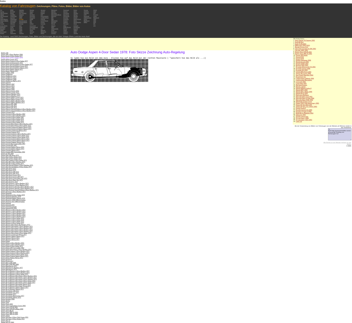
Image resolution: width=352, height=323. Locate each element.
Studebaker (77, 22)
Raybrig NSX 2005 (302, 65)
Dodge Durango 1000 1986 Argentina (13, 200)
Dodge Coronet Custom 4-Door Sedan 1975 (15, 137)
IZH (94, 13)
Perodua (66, 13)
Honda (32, 10)
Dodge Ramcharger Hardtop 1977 (12, 267)
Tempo (76, 33)
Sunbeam (77, 27)
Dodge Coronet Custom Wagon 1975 (13, 142)
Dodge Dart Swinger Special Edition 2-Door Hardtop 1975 (20, 190)
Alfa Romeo (4, 13)
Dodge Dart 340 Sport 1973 (10, 155)
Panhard (66, 10)
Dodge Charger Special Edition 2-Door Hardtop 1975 (18, 109)
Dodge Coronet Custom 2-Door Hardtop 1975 (16, 134)
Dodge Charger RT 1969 (9, 104)
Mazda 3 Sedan (301, 86)
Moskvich (96, 17)
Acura (2, 11)
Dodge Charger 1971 (8, 86)
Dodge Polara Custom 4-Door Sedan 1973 (14, 254)
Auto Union (3, 25)
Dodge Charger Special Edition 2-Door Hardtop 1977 (18, 110)
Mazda (53, 11)
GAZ (94, 11)
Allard (2, 14)
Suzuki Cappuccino (302, 116)
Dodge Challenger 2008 (8, 79)
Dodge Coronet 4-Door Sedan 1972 (12, 119)
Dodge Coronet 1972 (8, 112)
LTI (42, 28)
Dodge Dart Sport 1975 (8, 170)
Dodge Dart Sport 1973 (8, 168)
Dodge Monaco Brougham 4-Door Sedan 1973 (16, 233)
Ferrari (21, 24)
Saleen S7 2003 (301, 115)
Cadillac (12, 14)
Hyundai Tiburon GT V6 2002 (306, 67)
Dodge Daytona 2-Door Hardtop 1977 (13, 191)
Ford (20, 27)
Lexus (43, 22)
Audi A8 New (299, 42)
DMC (20, 17)
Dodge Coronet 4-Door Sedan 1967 (12, 117)
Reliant (65, 22)
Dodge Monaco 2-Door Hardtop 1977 (13, 213)
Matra (42, 33)
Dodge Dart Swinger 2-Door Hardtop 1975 (15, 185)
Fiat (20, 25)
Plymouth (66, 16)
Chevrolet (13, 20)
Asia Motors (4, 19)
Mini (52, 19)
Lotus (42, 27)
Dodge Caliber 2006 (7, 72)
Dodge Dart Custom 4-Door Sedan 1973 (14, 160)
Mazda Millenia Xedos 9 (303, 88)
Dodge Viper (5, 302)
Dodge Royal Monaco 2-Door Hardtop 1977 (15, 271)
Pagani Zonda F (301, 108)
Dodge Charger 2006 (8, 89)
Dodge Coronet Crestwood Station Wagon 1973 (16, 129)
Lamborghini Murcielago (304, 80)
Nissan (53, 25)
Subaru (76, 25)
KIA (42, 14)
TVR (85, 14)
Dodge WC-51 (5, 320)
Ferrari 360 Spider (302, 55)
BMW (2, 30)
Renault (65, 24)
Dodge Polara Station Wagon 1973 (12, 258)
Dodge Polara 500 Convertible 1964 (12, 248)
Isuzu (31, 30)
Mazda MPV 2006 (302, 90)
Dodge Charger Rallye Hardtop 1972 (13, 101)
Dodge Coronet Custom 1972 (10, 132)
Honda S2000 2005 (302, 63)
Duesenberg (23, 22)
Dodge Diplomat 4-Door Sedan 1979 (13, 195)
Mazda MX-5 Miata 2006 (304, 91)
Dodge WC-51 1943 (7, 322)
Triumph (86, 13)
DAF (11, 32)
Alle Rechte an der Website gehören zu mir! (337, 142)
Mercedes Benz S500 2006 (304, 100)
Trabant (86, 11)
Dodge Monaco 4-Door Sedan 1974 (12, 220)
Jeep (31, 33)
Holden (21, 33)
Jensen (43, 10)
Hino (20, 32)
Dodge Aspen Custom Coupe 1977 (12, 62)
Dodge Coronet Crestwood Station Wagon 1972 (16, 127)
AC (1, 10)
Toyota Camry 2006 (302, 118)
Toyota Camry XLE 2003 (304, 120)
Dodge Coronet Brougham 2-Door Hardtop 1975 (16, 124)
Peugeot (66, 14)
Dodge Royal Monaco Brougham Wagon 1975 (16, 284)
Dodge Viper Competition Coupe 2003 (13, 305)
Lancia (43, 19)
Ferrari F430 (300, 58)
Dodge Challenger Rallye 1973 (11, 81)
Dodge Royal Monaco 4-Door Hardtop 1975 (15, 272)
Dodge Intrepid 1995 (8, 205)
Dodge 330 (4, 53)
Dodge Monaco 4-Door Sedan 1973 (12, 218)
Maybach (54, 10)
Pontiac (65, 17)
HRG (31, 13)
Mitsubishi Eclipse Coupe (304, 101)
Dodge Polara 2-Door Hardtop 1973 (12, 244)
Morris (53, 24)
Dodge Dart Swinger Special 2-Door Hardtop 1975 (17, 188)
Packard (54, 32)
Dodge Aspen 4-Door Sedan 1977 (12, 56)
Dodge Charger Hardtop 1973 (10, 96)
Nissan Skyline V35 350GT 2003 (306, 106)
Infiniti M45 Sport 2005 (303, 72)
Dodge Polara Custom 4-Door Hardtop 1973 (15, 253)
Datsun (21, 11)
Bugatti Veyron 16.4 (301, 47)
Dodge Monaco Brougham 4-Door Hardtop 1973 (17, 229)
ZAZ (94, 22)
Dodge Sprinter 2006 (8, 299)
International (34, 27)
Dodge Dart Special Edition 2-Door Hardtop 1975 (17, 165)
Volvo (85, 19)
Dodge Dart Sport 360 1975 (10, 173)
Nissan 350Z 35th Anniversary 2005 (307, 103)
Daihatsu (13, 33)
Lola (42, 25)
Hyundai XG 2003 (302, 70)
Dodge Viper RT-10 (7, 310)
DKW (20, 16)
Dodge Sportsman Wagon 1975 (11, 297)
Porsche (66, 19)
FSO (20, 28)
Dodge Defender (6, 193)
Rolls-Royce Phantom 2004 (304, 113)
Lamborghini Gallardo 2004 (305, 78)
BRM (11, 10)
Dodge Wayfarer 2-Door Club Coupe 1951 (14, 317)
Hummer (32, 16)
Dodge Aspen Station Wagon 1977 (12, 69)
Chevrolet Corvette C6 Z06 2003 (305, 48)
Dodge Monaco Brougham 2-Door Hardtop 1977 (17, 228)
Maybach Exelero (301, 85)
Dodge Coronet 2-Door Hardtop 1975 (13, 115)
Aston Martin (4, 20)
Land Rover (44, 20)
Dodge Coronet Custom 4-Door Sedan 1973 (15, 135)
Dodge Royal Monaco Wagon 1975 (12, 289)
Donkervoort (23, 20)
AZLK (95, 10)
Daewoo (13, 30)
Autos (349, 144)
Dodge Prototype (6, 259)
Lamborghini (45, 17)
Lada (95, 16)
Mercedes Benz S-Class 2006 (305, 98)
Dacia (12, 28)
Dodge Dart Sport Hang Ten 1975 (12, 180)
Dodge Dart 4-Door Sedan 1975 (11, 158)
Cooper (12, 25)
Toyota (86, 10)
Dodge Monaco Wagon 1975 (10, 238)
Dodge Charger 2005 (8, 87)
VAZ (94, 20)
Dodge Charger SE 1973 (9, 107)
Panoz (65, 11)
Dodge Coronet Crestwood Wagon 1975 (14, 130)
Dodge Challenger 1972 (8, 76)
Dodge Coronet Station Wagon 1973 (12, 148)
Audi (1, 22)
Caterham (13, 16)
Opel (52, 30)
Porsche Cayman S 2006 (303, 111)
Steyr (75, 20)
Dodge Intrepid (6, 203)
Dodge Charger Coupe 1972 (10, 91)
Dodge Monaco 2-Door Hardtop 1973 (13, 210)
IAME (31, 19)
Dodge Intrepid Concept (8, 206)
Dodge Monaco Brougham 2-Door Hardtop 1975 (17, 226)
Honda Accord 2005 (302, 62)
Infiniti (31, 24)
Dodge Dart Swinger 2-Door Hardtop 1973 (15, 183)
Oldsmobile (54, 28)
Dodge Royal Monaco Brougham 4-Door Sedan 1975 (18, 281)
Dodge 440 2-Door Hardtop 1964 (12, 54)
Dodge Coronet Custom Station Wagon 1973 (15, 140)
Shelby (76, 13)
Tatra (75, 32)
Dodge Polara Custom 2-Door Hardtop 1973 (15, 251)
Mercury (53, 16)
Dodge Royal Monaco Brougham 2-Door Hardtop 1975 (19, 276)
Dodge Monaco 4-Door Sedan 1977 (12, 223)
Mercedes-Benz (56, 14)
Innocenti (33, 25)
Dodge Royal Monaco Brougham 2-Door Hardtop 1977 (19, 277)
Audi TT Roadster (300, 43)
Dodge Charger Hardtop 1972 (10, 94)
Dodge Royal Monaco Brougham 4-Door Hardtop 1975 (19, 279)
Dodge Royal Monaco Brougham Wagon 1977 (16, 286)
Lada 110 (299, 121)
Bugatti (12, 11)
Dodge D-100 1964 (7, 153)
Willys (85, 22)
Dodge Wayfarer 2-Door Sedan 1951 (13, 319)
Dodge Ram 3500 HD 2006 (10, 264)
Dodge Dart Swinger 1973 (9, 182)
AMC (1, 17)
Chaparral (13, 19)
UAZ (94, 19)
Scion (75, 10)
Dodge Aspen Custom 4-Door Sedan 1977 (14, 61)
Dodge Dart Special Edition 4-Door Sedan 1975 (16, 167)
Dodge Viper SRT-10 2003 (9, 312)
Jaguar (32, 32)
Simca (75, 14)
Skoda (76, 16)
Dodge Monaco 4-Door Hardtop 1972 (13, 215)
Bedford (2, 27)
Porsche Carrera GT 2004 (304, 110)
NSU (52, 27)
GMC (20, 30)
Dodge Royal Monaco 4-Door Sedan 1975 (14, 274)
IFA (31, 20)
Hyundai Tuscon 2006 (303, 68)
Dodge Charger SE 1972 (9, 105)
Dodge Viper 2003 (7, 304)
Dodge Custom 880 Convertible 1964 (13, 152)
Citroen (12, 24)
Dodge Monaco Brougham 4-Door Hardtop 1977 (17, 231)
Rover (65, 28)
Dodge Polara (5, 241)
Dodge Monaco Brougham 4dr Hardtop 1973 (15, 224)
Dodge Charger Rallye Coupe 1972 (12, 97)
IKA (31, 22)
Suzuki (76, 28)
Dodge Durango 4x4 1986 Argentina (13, 201)
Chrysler (12, 22)
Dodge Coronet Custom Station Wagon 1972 (15, 139)
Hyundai (32, 17)
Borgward (3, 32)
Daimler (21, 10)
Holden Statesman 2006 (303, 60)
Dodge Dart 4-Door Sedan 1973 (11, 157)
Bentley (2, 28)
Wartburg (87, 20)
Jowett (43, 11)
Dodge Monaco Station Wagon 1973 (12, 236)
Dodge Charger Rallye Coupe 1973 (12, 99)
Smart (75, 17)
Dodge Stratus (5, 301)
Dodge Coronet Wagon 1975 (10, 150)
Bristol (2, 33)
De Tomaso (22, 13)
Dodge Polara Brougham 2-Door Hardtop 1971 (16, 249)
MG (52, 17)
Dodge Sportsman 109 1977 (10, 291)
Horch (31, 11)
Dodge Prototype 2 (7, 261)
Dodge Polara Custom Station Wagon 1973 (14, 256)
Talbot (75, 30)
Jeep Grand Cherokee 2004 (304, 75)
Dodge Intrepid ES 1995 (9, 208)
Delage (21, 14)
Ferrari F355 (300, 57)
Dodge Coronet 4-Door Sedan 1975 (12, 122)
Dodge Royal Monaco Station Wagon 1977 (14, 287)
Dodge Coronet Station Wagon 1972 (12, 147)
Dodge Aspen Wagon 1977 (9, 71)
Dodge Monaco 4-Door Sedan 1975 (12, 221)
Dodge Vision (5, 315)
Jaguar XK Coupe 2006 (303, 73)
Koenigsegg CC (301, 77)
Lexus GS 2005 (301, 82)
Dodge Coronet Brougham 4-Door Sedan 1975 (16, 125)
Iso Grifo (32, 28)
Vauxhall (86, 16)
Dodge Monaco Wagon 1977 (10, 239)
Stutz (75, 24)
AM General (4, 16)
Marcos (43, 30)
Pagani (53, 33)
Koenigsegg (44, 16)
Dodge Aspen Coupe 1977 (9, 59)
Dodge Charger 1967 (8, 84)
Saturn (65, 33)
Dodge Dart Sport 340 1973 (10, 172)
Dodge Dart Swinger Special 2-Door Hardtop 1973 (17, 186)
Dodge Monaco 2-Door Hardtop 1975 (13, 211)
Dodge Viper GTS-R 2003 (303, 52)
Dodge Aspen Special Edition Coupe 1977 (14, 66)
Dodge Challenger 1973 (8, 77)
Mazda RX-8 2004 (302, 93)
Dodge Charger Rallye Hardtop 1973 (13, 102)
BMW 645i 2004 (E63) (302, 45)
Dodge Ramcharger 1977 (9, 266)
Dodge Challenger (7, 74)
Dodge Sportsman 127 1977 (10, 292)
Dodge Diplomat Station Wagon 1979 (13, 198)
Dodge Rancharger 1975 (9, 269)
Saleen (65, 32)
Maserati (43, 32)
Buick (12, 13)
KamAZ (95, 14)
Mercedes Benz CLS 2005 (304, 96)
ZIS (94, 25)
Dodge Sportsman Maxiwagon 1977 (12, 296)
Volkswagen (87, 17)
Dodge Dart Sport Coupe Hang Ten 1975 (14, 178)
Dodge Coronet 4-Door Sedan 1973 (12, 120)
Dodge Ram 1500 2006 (8, 262)
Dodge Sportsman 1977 (8, 294)
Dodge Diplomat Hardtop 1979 (11, 196)
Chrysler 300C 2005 (301, 50)
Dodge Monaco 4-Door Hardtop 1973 (13, 216)
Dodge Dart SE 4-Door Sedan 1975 (12, 163)
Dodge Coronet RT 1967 (9, 145)
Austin (2, 24)
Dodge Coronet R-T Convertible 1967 (13, 143)
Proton (65, 20)
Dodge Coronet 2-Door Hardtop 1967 (13, 114)
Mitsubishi (54, 20)
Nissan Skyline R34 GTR (304, 105)
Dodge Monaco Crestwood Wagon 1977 (14, 234)
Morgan (53, 22)
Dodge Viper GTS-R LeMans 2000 (12, 309)
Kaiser (43, 13)
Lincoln (43, 24)
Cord (11, 27)
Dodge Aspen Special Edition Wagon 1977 (14, 67)
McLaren (54, 13)
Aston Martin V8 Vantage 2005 (305, 40)
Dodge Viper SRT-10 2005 (303, 53)
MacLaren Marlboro (302, 95)
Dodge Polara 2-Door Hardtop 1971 (12, 243)
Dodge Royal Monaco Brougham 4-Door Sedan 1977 (18, 282)
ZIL (94, 24)
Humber (32, 14)
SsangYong (77, 19)
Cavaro (12, 17)
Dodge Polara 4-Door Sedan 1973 (12, 246)
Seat (75, 11)
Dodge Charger (6, 82)
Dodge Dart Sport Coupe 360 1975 (12, 177)
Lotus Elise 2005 (301, 83)
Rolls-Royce (67, 27)
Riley (64, 25)
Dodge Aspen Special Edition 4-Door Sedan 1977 (17, 64)
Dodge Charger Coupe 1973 (10, 92)
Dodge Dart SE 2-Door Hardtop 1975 (13, 162)
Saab (65, 30)
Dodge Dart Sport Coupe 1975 (11, 175)
